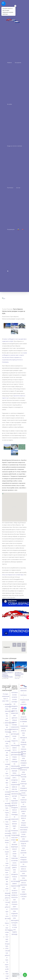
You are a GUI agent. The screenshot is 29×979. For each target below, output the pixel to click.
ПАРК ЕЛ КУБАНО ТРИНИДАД (14, 818)
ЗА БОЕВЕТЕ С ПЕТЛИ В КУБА (23, 902)
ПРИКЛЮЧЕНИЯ (24, 705)
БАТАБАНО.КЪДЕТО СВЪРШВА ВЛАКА (16, 776)
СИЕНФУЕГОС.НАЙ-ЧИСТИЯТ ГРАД (16, 802)
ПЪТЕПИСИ (23, 701)
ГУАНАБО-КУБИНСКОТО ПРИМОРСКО (15, 733)
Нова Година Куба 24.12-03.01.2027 (8, 820)
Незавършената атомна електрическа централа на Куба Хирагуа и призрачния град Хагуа (18, 666)
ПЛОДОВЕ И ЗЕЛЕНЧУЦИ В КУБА (23, 796)
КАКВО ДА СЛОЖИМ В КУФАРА (23, 769)
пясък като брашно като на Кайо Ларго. (13, 575)
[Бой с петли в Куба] (8, 666)
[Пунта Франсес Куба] (7, 447)
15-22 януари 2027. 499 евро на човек (7, 862)
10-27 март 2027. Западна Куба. (7, 947)
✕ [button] (15, 6)
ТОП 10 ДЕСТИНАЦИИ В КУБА (15, 740)
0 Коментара (6, 675)
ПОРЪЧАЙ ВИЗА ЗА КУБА (23, 824)
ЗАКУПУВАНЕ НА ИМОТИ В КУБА (23, 838)
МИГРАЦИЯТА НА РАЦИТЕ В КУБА (15, 928)
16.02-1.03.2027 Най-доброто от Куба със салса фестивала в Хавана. (8, 917)
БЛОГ (23, 708)
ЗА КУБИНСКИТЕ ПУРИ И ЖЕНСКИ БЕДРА (14, 827)
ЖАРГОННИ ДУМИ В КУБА (23, 817)
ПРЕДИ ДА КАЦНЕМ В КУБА (23, 750)
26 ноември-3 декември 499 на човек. (8, 799)
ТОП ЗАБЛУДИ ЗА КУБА (23, 743)
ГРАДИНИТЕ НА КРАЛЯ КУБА (14, 921)
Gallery (11, 666)
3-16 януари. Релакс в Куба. (7, 848)
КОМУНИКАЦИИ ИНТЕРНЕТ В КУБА (24, 775)
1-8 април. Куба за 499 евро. (7, 972)
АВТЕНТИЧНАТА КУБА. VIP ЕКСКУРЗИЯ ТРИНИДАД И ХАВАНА (9, 735)
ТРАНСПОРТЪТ (24, 833)
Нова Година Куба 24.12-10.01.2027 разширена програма (8, 834)
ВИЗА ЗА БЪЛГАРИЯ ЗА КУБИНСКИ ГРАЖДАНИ (23, 860)
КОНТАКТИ (23, 710)
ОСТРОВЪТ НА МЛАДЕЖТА (14, 710)
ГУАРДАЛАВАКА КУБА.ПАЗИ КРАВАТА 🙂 (15, 843)
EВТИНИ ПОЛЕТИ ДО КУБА (23, 789)
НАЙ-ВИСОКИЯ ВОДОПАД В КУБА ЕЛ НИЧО (14, 852)
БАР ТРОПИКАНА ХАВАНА (14, 836)
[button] (3, 673)
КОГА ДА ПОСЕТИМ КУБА (23, 782)
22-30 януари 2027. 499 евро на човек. (7, 887)
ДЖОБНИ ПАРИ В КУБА (23, 762)
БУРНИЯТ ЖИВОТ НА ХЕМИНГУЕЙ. (14, 717)
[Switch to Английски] (22, 229)
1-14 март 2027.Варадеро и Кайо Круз (9, 935)
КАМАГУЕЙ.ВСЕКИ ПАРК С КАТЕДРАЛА (16, 783)
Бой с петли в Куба (6, 666)
